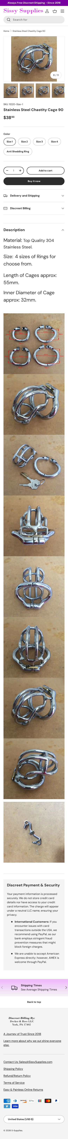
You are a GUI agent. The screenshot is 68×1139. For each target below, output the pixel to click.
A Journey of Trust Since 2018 (22, 1034)
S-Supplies (17, 1130)
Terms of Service (14, 1083)
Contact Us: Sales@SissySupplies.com (27, 1062)
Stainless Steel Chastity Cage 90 (29, 31)
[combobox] (34, 19)
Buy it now (34, 181)
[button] (55, 11)
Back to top (34, 1001)
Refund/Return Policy (17, 1076)
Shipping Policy (13, 1069)
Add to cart (45, 170)
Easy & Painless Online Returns (23, 1089)
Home (6, 31)
